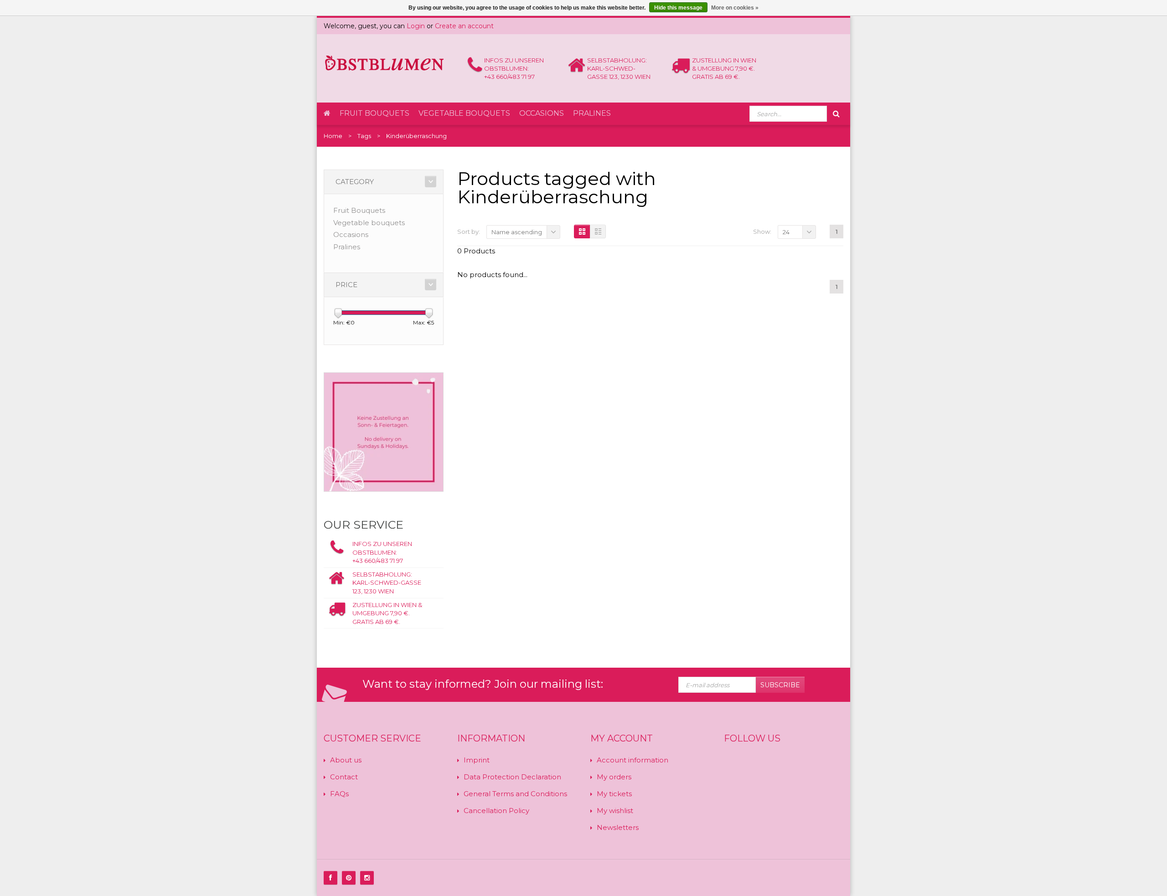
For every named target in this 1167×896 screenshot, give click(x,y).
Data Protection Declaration (512, 776)
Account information (632, 760)
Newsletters (618, 827)
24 (786, 232)
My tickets (614, 793)
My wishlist (615, 810)
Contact (344, 776)
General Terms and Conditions (515, 793)
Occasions (541, 113)
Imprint (477, 760)
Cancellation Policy (496, 810)
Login (416, 26)
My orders (614, 776)
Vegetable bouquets (464, 113)
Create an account (464, 26)
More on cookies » (735, 8)
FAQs (339, 793)
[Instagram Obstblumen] (367, 878)
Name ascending (516, 232)
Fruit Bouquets (374, 113)
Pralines (592, 113)
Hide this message (678, 8)
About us (345, 760)
